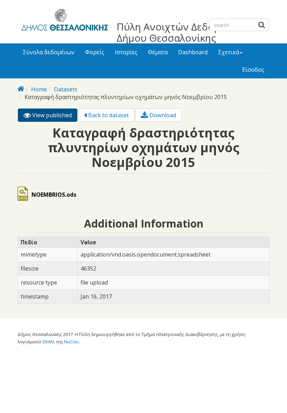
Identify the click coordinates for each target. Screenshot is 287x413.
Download (162, 115)
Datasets (65, 89)
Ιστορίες (126, 52)
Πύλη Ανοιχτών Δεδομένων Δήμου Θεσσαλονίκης (180, 32)
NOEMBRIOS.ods (53, 194)
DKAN (48, 341)
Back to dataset (108, 115)
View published (54, 116)
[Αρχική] (64, 21)
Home (39, 89)
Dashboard (193, 52)
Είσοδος (253, 70)
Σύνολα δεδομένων (49, 52)
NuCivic (71, 341)
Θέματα (158, 52)
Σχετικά (228, 52)
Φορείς (94, 52)
